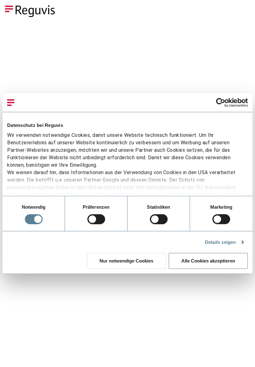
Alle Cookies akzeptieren (208, 260)
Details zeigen (220, 242)
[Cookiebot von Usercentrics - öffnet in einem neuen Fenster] (220, 102)
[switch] (96, 219)
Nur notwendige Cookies (126, 260)
